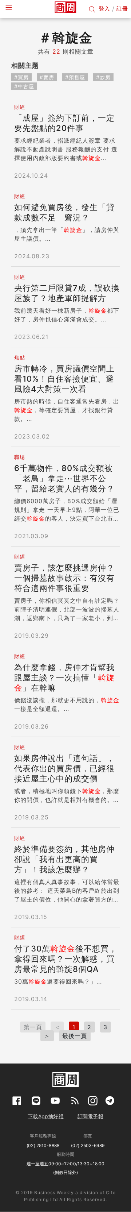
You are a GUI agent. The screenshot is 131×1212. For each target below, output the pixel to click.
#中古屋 (24, 86)
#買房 (21, 77)
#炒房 (103, 77)
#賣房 (47, 77)
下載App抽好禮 (46, 1116)
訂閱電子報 (90, 1116)
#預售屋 (75, 77)
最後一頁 (74, 1035)
